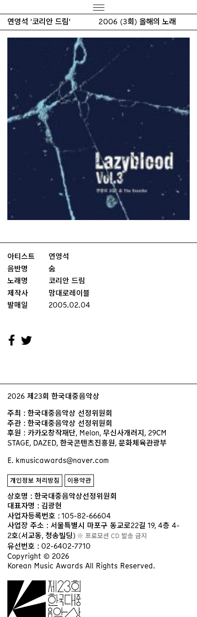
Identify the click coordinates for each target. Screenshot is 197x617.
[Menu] (98, 7)
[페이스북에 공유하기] (12, 340)
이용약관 (79, 480)
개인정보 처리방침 (35, 480)
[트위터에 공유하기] (27, 340)
